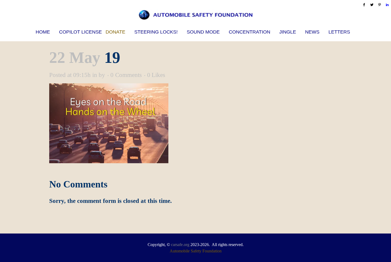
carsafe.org (180, 244)
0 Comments (126, 75)
